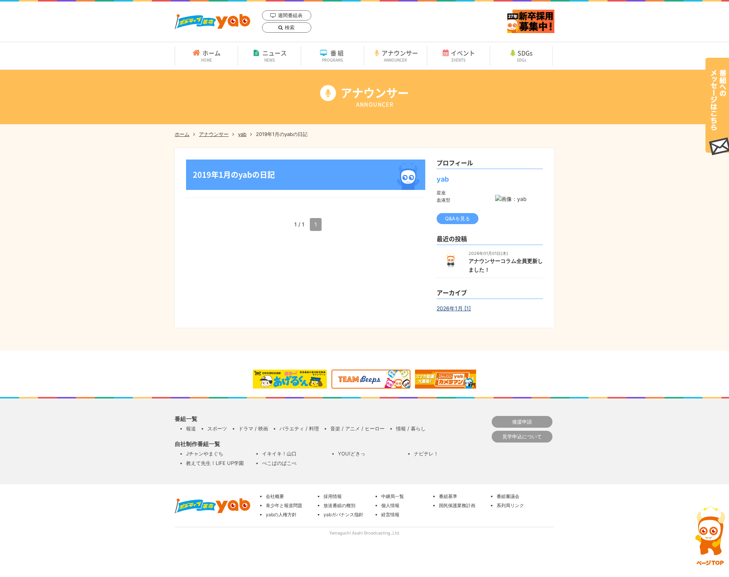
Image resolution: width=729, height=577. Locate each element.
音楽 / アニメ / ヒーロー (357, 428)
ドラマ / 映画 (253, 428)
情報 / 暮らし (411, 428)
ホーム (211, 55)
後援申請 (522, 422)
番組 (333, 55)
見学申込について (522, 436)
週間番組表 (290, 15)
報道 (191, 428)
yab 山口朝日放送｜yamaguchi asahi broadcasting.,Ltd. (212, 21)
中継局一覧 (392, 496)
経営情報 (390, 514)
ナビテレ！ (426, 454)
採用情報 (332, 496)
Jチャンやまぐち (204, 454)
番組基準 (448, 496)
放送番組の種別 (339, 505)
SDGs (525, 55)
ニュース (274, 55)
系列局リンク (510, 505)
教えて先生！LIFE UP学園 (215, 463)
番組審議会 (508, 496)
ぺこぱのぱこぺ (279, 463)
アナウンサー (400, 55)
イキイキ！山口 (279, 454)
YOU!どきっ (351, 454)
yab (242, 134)
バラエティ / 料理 (299, 428)
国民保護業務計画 (457, 505)
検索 (290, 27)
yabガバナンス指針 (343, 514)
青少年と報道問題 (284, 505)
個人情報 (390, 505)
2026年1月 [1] (454, 308)
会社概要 (275, 496)
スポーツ (217, 428)
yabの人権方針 (281, 514)
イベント (463, 55)
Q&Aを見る (457, 218)
